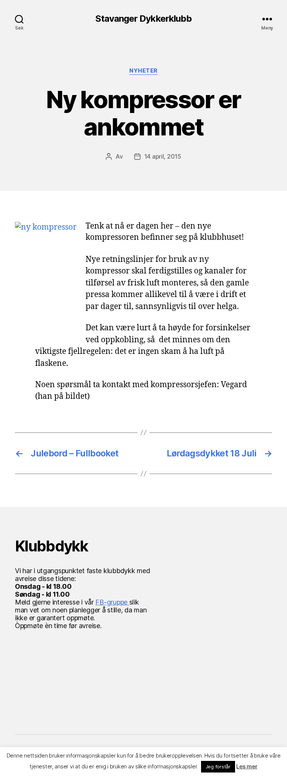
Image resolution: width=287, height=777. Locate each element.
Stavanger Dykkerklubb (143, 18)
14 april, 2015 (162, 156)
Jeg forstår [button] (218, 767)
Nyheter (143, 70)
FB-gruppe (112, 602)
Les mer (246, 766)
